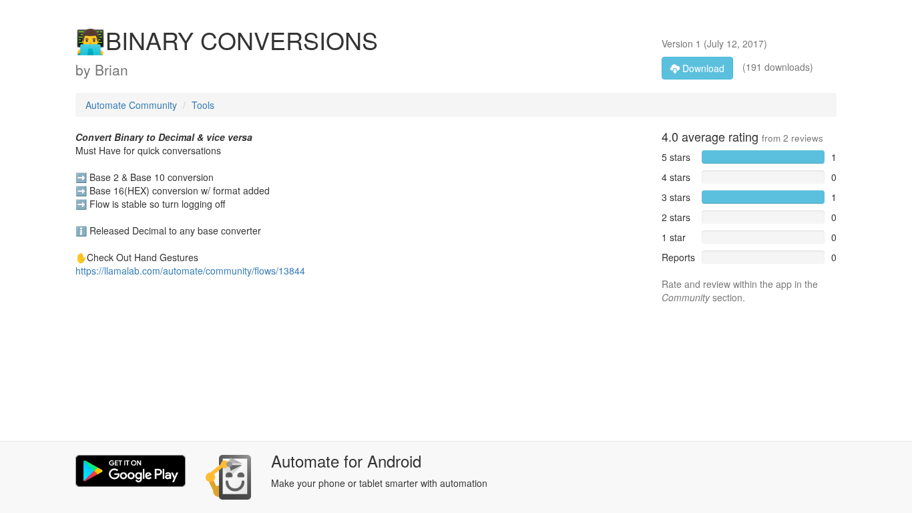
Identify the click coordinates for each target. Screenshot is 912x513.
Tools (203, 105)
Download (702, 68)
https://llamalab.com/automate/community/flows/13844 (190, 270)
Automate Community (131, 105)
